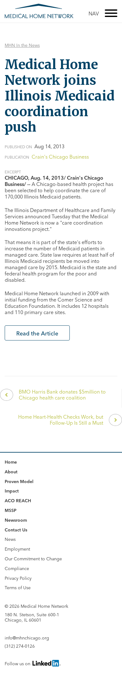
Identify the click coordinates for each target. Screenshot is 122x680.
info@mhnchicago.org (27, 638)
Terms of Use (18, 587)
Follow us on (18, 663)
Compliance (17, 568)
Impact (12, 491)
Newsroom (16, 520)
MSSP (11, 510)
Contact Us (16, 530)
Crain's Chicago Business (60, 157)
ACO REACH (18, 500)
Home (11, 462)
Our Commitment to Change (33, 559)
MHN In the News (22, 45)
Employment (17, 549)
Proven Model (19, 481)
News (10, 539)
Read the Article (37, 333)
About (11, 472)
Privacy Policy (18, 578)
